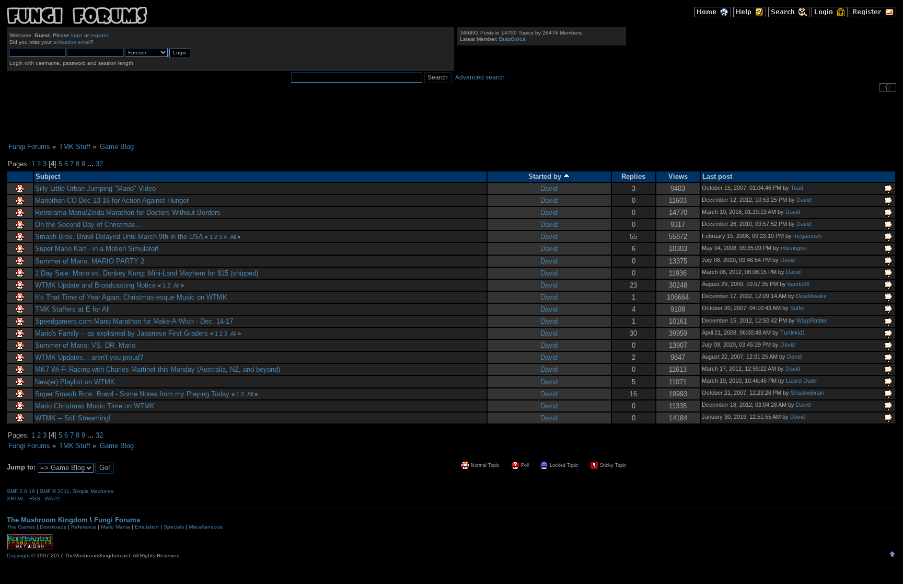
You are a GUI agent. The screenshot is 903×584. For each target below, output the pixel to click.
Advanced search (480, 77)
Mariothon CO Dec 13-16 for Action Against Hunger (112, 200)
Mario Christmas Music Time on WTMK (95, 406)
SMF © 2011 (55, 491)
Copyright (18, 555)
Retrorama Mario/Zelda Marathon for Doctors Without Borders (128, 212)
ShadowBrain (807, 393)
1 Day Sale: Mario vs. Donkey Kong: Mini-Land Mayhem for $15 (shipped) (146, 273)
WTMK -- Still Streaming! (73, 418)
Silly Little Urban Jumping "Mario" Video (95, 188)
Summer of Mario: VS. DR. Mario (85, 345)
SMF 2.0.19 (21, 491)
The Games (21, 527)
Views (678, 176)
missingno (793, 248)
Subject (48, 176)
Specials (174, 527)
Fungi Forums (117, 520)
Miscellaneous (206, 527)
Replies (633, 176)
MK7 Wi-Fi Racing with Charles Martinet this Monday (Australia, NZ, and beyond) (157, 369)
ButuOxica (512, 39)
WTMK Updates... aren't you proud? (89, 357)
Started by (545, 176)
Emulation (147, 527)
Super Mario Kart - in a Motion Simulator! (97, 249)
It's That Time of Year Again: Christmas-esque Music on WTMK (131, 297)
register (99, 35)
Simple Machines (93, 491)
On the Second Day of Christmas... (88, 224)
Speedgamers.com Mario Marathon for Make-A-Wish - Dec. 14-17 (134, 321)
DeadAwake (811, 296)
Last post (717, 176)
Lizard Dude (801, 380)
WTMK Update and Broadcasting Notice (95, 285)
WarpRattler (811, 320)
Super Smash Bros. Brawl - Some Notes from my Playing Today (132, 394)
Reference (83, 527)
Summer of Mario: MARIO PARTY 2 (89, 261)
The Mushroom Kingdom (47, 520)
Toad (797, 188)
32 (99, 164)
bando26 (798, 284)
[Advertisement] (451, 117)
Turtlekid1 (792, 332)
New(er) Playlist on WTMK (75, 382)
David (549, 188)
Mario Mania (115, 527)
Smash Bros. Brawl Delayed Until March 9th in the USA (119, 237)
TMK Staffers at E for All (72, 309)
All (233, 237)
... (91, 164)
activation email (71, 42)
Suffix (797, 308)
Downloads (53, 527)
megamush (807, 236)
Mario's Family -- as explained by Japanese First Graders (121, 333)
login (77, 35)
